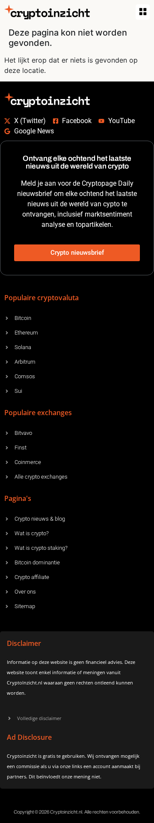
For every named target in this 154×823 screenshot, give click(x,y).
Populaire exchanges (38, 412)
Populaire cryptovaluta (41, 297)
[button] (143, 12)
